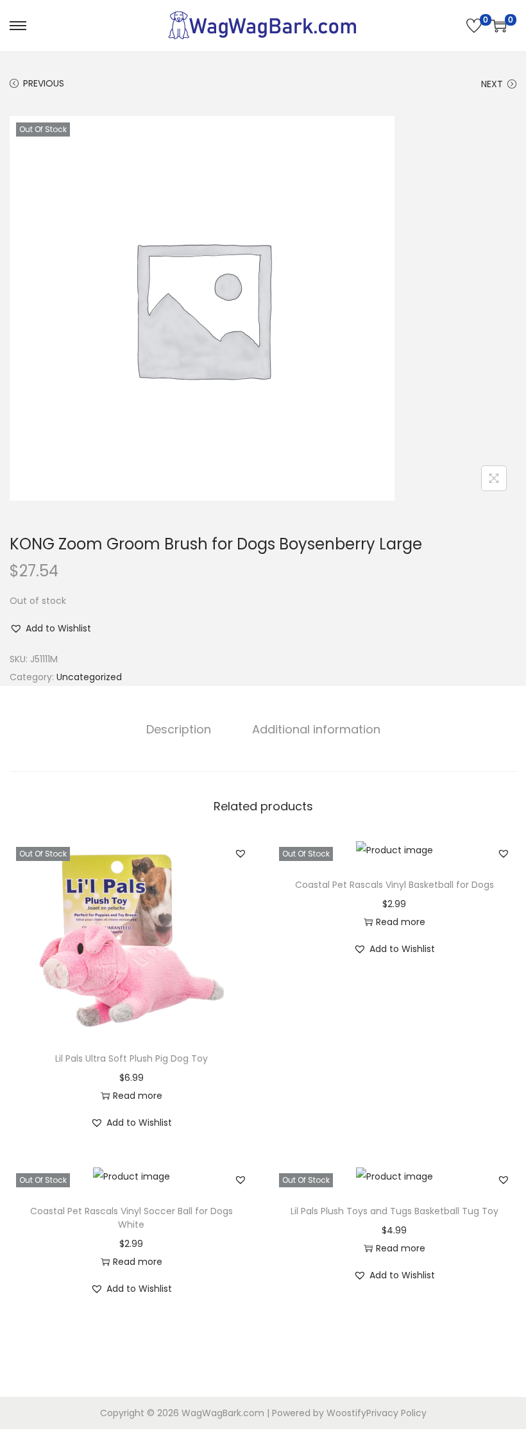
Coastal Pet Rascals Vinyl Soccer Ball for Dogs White (131, 1218)
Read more (137, 1095)
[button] (50, 628)
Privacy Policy (396, 1413)
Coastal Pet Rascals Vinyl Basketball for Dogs (394, 884)
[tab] (178, 730)
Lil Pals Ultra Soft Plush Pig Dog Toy (131, 1058)
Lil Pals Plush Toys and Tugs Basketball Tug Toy (394, 1211)
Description (178, 729)
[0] (474, 25)
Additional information (316, 729)
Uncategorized (89, 677)
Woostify (346, 1413)
